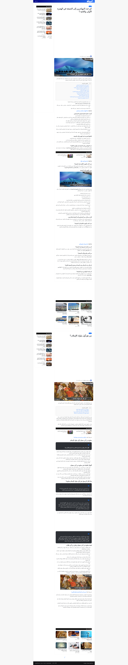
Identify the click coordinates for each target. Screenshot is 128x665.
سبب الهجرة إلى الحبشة (84, 90)
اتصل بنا (44, 663)
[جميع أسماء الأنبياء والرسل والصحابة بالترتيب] (73, 306)
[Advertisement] (74, 34)
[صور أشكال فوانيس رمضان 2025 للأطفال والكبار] (49, 14)
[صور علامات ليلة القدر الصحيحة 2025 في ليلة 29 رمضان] (49, 23)
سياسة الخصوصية (37, 663)
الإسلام (90, 6)
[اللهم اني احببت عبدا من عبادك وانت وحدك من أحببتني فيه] (49, 10)
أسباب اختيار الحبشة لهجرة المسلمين (82, 85)
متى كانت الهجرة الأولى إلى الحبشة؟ (82, 88)
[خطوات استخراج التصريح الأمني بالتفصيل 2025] (61, 318)
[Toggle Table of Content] (89, 83)
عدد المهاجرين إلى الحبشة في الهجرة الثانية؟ (81, 87)
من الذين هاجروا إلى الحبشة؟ (83, 95)
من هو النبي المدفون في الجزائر (62, 154)
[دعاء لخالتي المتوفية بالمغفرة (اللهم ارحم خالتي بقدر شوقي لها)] (49, 32)
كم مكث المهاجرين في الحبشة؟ (83, 98)
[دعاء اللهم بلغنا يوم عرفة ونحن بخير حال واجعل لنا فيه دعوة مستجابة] (49, 18)
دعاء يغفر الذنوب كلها (84, 161)
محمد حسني (88, 56)
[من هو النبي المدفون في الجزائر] (70, 156)
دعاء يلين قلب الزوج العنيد (83, 244)
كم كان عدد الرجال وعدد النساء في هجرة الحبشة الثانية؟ (79, 96)
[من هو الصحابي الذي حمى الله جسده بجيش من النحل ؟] (86, 306)
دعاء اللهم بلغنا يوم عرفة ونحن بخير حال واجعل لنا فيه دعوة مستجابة (41, 18)
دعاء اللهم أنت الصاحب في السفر (82, 110)
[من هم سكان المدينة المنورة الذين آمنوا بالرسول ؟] (61, 307)
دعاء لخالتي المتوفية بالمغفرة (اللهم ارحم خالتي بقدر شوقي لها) (41, 32)
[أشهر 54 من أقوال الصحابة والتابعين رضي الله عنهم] (86, 319)
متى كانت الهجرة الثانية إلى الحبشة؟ (82, 92)
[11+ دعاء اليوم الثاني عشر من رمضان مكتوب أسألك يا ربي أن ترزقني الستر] (49, 28)
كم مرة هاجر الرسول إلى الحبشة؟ (82, 94)
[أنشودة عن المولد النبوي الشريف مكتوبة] (89, 156)
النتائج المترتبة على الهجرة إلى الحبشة (82, 86)
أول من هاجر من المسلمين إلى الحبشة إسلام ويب (80, 91)
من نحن (42, 663)
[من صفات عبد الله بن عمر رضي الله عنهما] (73, 319)
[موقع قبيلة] (90, 1)
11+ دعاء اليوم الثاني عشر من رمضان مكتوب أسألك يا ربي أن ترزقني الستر (41, 27)
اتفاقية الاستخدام (48, 663)
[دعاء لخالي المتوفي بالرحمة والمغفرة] (49, 73)
